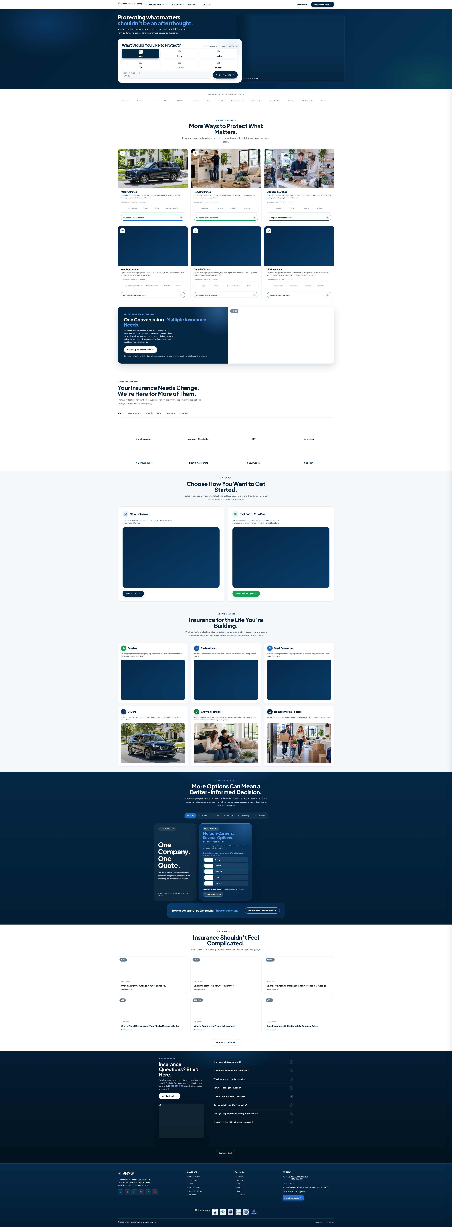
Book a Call (240, 1195)
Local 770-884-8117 (295, 1179)
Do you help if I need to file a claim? (230, 1105)
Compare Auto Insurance (133, 217)
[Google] (141, 1192)
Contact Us (240, 1191)
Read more (125, 989)
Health (149, 413)
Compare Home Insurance (207, 217)
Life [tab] (217, 815)
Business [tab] (261, 815)
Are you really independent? (227, 1062)
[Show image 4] (246, 78)
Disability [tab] (245, 815)
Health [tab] (230, 815)
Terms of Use (330, 1222)
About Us (240, 1176)
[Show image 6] (250, 78)
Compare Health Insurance (134, 295)
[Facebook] (120, 1192)
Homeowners (134, 413)
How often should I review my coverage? (233, 1122)
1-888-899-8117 (176, 1086)
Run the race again (214, 894)
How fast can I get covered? (227, 1087)
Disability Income (195, 1191)
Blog (238, 1184)
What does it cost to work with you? (231, 1070)
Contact (206, 4)
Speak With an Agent (245, 593)
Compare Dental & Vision (206, 295)
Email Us (291, 1183)
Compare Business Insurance (281, 217)
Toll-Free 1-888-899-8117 (298, 1176)
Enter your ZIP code (132, 73)
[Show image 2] (243, 78)
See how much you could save (260, 910)
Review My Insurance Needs (139, 349)
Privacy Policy (318, 1222)
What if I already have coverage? (229, 1096)
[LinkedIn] (134, 1192)
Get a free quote (291, 1198)
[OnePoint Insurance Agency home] (130, 4)
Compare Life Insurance (279, 295)
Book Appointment (321, 4)
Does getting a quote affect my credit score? (236, 1113)
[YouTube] (154, 1192)
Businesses (177, 4)
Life (159, 413)
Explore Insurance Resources (226, 1042)
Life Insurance (194, 1187)
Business (184, 413)
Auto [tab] (192, 815)
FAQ (238, 1187)
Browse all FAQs (226, 1153)
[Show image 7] (252, 78)
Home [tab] (204, 815)
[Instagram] (127, 1192)
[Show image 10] (259, 78)
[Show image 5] (248, 78)
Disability (170, 413)
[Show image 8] (254, 78)
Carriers (239, 1180)
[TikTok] (148, 1192)
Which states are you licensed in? (230, 1079)
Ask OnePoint (168, 1096)
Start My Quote (223, 75)
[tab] (140, 53)
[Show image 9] (256, 78)
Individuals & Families (155, 4)
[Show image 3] (244, 78)
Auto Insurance (194, 1176)
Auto (120, 413)
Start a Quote (131, 593)
